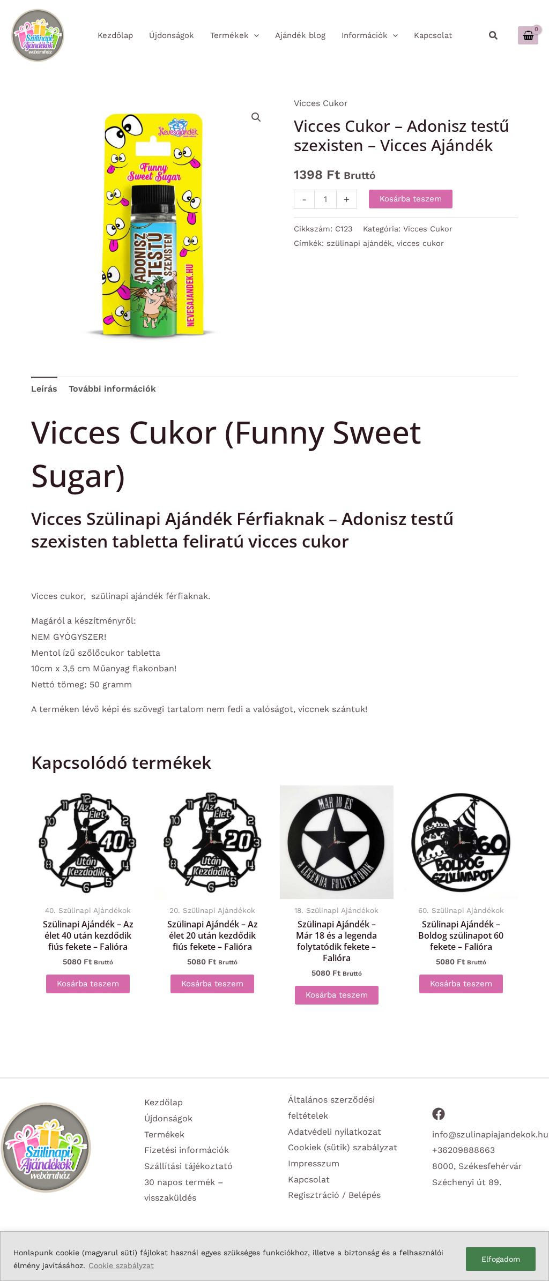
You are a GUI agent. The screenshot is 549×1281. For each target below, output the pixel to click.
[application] (254, 35)
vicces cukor (420, 243)
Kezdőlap (163, 1102)
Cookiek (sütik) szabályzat (342, 1147)
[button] (494, 35)
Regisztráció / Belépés (334, 1195)
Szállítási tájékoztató (188, 1166)
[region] (274, 1256)
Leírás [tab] (44, 389)
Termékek (164, 1134)
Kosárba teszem (411, 199)
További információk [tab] (112, 389)
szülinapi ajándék (359, 243)
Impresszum (313, 1163)
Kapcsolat (309, 1179)
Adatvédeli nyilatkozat (334, 1132)
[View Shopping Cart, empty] (528, 35)
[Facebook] (438, 1113)
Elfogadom (500, 1259)
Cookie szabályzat (121, 1265)
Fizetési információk (186, 1150)
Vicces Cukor (321, 103)
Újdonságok (168, 1118)
